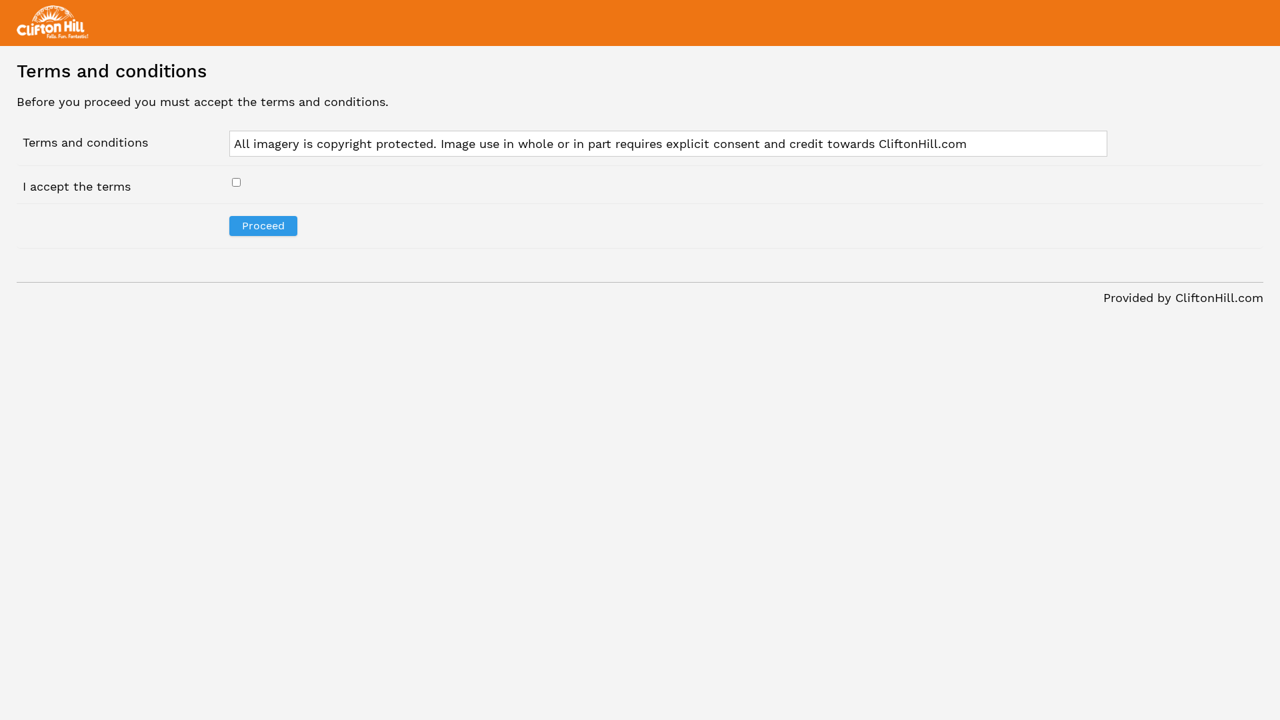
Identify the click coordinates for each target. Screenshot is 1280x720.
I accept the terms (77, 186)
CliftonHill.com (1219, 298)
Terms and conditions (85, 142)
